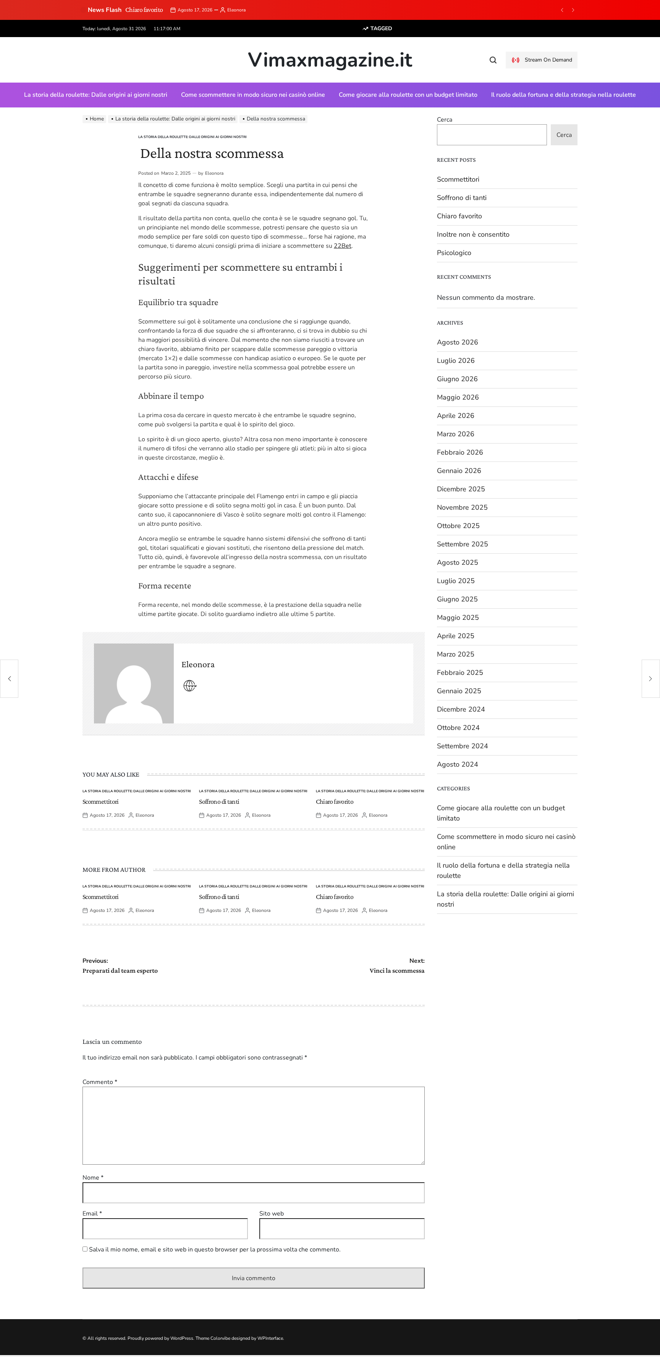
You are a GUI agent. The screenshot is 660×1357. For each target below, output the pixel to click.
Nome (93, 1177)
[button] (561, 10)
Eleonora (236, 10)
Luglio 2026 (456, 360)
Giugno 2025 (457, 599)
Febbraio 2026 (460, 452)
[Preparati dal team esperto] (9, 679)
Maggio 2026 (458, 397)
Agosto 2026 (457, 342)
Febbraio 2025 (460, 672)
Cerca (444, 119)
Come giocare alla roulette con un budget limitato (408, 95)
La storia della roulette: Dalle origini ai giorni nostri (95, 95)
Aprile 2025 (455, 635)
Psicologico (454, 252)
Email (92, 1213)
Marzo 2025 (455, 654)
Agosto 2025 (457, 562)
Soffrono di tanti (219, 801)
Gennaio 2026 (459, 470)
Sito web (271, 1213)
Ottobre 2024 (458, 727)
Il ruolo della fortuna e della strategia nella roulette (563, 95)
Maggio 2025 (458, 617)
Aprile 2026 (455, 415)
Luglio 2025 (456, 580)
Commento (99, 1082)
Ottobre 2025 (458, 525)
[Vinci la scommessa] (651, 679)
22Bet (342, 246)
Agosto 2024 (457, 764)
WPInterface (270, 1338)
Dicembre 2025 (461, 489)
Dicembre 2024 (461, 709)
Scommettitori (100, 801)
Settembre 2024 (462, 746)
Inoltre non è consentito (473, 234)
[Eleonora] (134, 683)
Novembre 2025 (462, 507)
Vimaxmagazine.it (330, 60)
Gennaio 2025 (459, 691)
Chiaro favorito (144, 9)
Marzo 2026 (455, 434)
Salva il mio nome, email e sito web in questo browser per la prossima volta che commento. (215, 1249)
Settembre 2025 (462, 544)
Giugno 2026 (457, 379)
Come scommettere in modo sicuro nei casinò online (253, 95)
